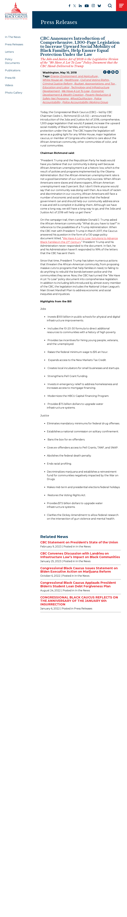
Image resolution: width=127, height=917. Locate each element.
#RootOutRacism (81, 98)
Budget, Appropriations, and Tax (94, 83)
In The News (12, 37)
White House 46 (53, 80)
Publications (12, 70)
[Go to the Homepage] (16, 10)
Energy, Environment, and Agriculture (74, 76)
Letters (9, 51)
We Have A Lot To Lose (76, 91)
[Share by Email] (117, 73)
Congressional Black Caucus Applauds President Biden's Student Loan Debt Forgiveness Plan (78, 584)
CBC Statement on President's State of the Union (79, 542)
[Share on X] (109, 73)
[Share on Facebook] (105, 73)
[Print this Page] (113, 73)
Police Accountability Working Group (85, 102)
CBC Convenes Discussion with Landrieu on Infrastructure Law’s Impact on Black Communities (80, 555)
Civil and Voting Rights (94, 80)
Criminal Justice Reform (58, 83)
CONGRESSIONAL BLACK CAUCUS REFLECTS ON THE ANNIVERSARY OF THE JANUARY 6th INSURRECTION (79, 601)
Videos (9, 85)
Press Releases (14, 44)
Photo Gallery (13, 92)
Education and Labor (56, 87)
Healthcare (71, 80)
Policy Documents (12, 61)
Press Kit (10, 77)
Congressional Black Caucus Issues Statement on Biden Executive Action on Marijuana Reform (79, 569)
